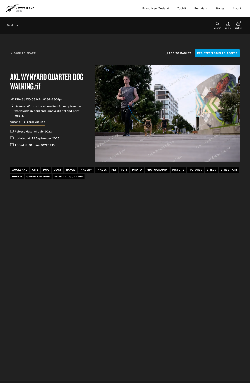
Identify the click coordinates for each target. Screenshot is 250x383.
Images (101, 169)
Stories (219, 8)
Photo (137, 169)
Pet (113, 169)
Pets (124, 169)
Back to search (25, 53)
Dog (46, 169)
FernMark (200, 8)
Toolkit (181, 8)
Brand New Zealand (155, 8)
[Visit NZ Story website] (20, 8)
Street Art (229, 169)
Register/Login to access (217, 53)
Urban (17, 176)
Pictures (195, 169)
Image (70, 169)
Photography (157, 169)
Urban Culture (38, 176)
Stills (211, 169)
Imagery (85, 169)
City (35, 169)
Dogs (58, 169)
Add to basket (180, 53)
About (237, 8)
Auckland (20, 169)
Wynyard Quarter (68, 176)
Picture (178, 169)
